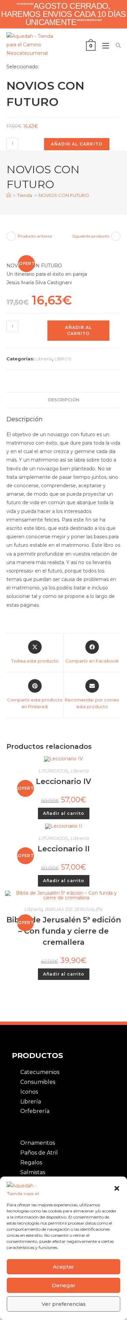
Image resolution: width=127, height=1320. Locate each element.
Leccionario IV (63, 781)
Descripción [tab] (63, 399)
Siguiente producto (90, 236)
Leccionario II (64, 848)
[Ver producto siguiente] (116, 236)
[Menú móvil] (104, 46)
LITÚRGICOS (53, 771)
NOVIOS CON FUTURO (64, 195)
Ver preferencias (64, 1304)
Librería (44, 358)
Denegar (64, 1285)
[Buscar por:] (116, 46)
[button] (116, 1188)
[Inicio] (8, 195)
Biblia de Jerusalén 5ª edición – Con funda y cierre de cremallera (63, 931)
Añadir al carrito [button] (63, 813)
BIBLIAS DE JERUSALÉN (74, 909)
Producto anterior (35, 236)
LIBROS (63, 358)
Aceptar (63, 1266)
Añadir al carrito (77, 144)
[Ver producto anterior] (11, 236)
